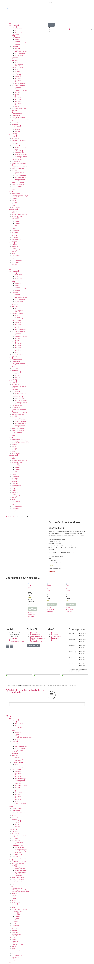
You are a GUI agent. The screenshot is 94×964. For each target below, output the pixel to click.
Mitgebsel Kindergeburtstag (19, 214)
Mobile (13, 120)
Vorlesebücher (19, 32)
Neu (10, 23)
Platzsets (17, 131)
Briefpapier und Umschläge (19, 166)
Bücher (14, 27)
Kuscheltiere (15, 57)
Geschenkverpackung (18, 168)
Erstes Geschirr (16, 126)
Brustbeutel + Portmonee (19, 140)
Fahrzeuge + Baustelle (18, 250)
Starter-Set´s (18, 97)
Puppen (17, 69)
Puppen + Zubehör (17, 67)
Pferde (13, 257)
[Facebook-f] (8, 646)
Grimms (17, 39)
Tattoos (17, 94)
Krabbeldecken (16, 115)
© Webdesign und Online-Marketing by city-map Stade (25, 691)
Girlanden (14, 198)
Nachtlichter (15, 124)
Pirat (13, 258)
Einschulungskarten (20, 174)
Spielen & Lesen (13, 25)
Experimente (15, 34)
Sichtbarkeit (18, 66)
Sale (10, 267)
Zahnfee (14, 228)
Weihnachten (15, 241)
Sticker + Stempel (20, 53)
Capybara (14, 244)
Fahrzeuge (17, 37)
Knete (16, 50)
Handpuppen (18, 71)
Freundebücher (19, 28)
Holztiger (17, 41)
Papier (10, 165)
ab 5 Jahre (18, 103)
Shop (14, 516)
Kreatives (14, 46)
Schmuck (17, 92)
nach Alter (14, 218)
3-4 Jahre (17, 221)
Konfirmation (15, 232)
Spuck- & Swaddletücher (18, 117)
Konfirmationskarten (20, 177)
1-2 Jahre (17, 220)
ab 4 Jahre (18, 82)
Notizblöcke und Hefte (18, 182)
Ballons (14, 200)
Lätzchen (17, 129)
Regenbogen (15, 262)
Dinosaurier (15, 246)
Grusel (13, 253)
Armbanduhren (19, 87)
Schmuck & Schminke (18, 85)
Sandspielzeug (19, 64)
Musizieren (15, 59)
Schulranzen (15, 145)
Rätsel (16, 30)
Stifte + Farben (19, 55)
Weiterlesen (51, 604)
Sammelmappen (19, 152)
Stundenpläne (18, 158)
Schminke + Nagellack (21, 90)
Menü (9, 716)
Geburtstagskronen (17, 193)
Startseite (8, 516)
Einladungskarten (19, 172)
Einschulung (15, 227)
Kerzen (13, 205)
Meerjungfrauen (16, 255)
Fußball (14, 251)
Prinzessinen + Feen (17, 260)
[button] (31, 614)
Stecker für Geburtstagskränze (20, 197)
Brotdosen (14, 136)
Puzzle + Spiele (16, 74)
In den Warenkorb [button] (32, 608)
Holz (13, 36)
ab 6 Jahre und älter (20, 83)
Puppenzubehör (19, 73)
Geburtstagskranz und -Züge (20, 195)
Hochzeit (14, 235)
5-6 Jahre (17, 223)
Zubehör (17, 106)
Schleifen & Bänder (17, 186)
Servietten (14, 202)
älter (16, 225)
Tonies (13, 96)
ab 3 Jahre (18, 80)
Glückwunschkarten (20, 175)
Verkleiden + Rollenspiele (19, 108)
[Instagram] (12, 646)
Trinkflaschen (15, 138)
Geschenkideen (13, 209)
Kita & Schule (12, 135)
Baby (10, 112)
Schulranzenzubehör (20, 147)
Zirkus (13, 266)
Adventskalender (16, 239)
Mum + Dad (15, 234)
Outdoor (14, 60)
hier (74, 552)
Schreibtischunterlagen (21, 156)
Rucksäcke (15, 143)
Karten (13, 170)
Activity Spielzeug (17, 113)
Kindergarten (15, 230)
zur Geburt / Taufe (17, 216)
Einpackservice (16, 211)
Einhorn (14, 248)
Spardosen (15, 237)
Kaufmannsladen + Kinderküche (23, 43)
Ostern (13, 212)
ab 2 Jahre (18, 78)
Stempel (14, 188)
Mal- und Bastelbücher (21, 51)
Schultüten (15, 149)
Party (10, 191)
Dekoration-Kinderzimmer (19, 163)
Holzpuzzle (18, 76)
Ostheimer (17, 44)
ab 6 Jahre (18, 105)
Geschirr (17, 128)
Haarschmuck (18, 89)
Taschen (14, 142)
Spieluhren (15, 122)
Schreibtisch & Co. (17, 151)
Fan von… (11, 243)
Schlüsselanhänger (17, 159)
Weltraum (14, 264)
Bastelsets (17, 48)
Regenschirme (16, 161)
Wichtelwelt (15, 110)
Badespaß (17, 62)
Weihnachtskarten (20, 179)
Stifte (13, 189)
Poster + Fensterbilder (18, 184)
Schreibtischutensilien (21, 154)
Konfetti (14, 204)
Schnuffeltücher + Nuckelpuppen (21, 119)
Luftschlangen (16, 207)
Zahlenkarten (18, 181)
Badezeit (14, 133)
